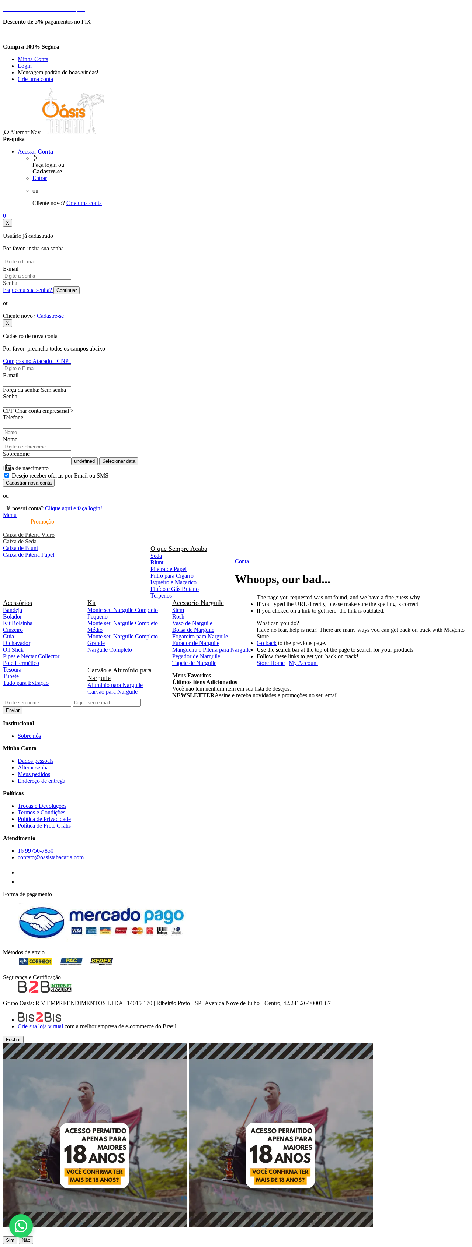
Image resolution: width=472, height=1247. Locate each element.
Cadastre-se (50, 316)
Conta (242, 561)
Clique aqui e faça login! (73, 508)
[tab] (236, 515)
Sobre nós (29, 736)
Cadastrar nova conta (29, 483)
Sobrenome (16, 454)
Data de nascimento (26, 468)
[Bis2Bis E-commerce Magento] (39, 1020)
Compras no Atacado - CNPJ (37, 361)
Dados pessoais (35, 761)
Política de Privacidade (44, 819)
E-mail (10, 268)
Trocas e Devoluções (42, 806)
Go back (267, 643)
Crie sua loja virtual (40, 1026)
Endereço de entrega (41, 781)
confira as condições (54, 34)
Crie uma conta (35, 79)
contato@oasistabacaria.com (51, 857)
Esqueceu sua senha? (28, 290)
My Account (303, 663)
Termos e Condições (41, 812)
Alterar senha (33, 767)
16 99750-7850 (35, 851)
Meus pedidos (34, 774)
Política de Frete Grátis (44, 825)
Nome (10, 439)
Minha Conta (33, 59)
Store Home (271, 663)
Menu (10, 515)
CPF (8, 411)
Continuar (66, 290)
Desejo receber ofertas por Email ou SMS (60, 475)
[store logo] (73, 132)
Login (25, 66)
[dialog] (236, 1140)
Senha (10, 283)
